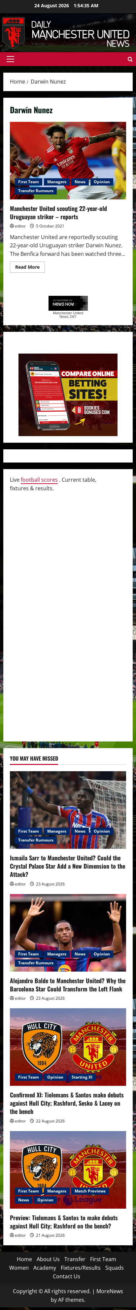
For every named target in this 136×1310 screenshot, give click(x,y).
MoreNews (109, 1291)
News (80, 182)
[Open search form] (130, 59)
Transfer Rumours (35, 190)
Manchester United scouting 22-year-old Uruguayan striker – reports (68, 160)
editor (20, 226)
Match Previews (90, 1191)
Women (19, 1267)
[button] (10, 59)
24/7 (73, 317)
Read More (30, 268)
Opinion (102, 182)
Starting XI (82, 1077)
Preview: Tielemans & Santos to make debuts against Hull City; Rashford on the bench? (64, 1221)
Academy (44, 1267)
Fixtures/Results (81, 1267)
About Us (48, 1259)
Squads (114, 1267)
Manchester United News (68, 315)
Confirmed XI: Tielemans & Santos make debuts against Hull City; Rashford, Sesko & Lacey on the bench (67, 1103)
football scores (39, 479)
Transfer (74, 1259)
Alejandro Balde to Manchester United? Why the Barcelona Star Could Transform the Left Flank (67, 984)
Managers (56, 182)
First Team (28, 182)
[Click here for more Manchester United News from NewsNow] (68, 303)
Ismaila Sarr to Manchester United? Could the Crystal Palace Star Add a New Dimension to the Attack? (67, 866)
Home (24, 1259)
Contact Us (66, 1276)
